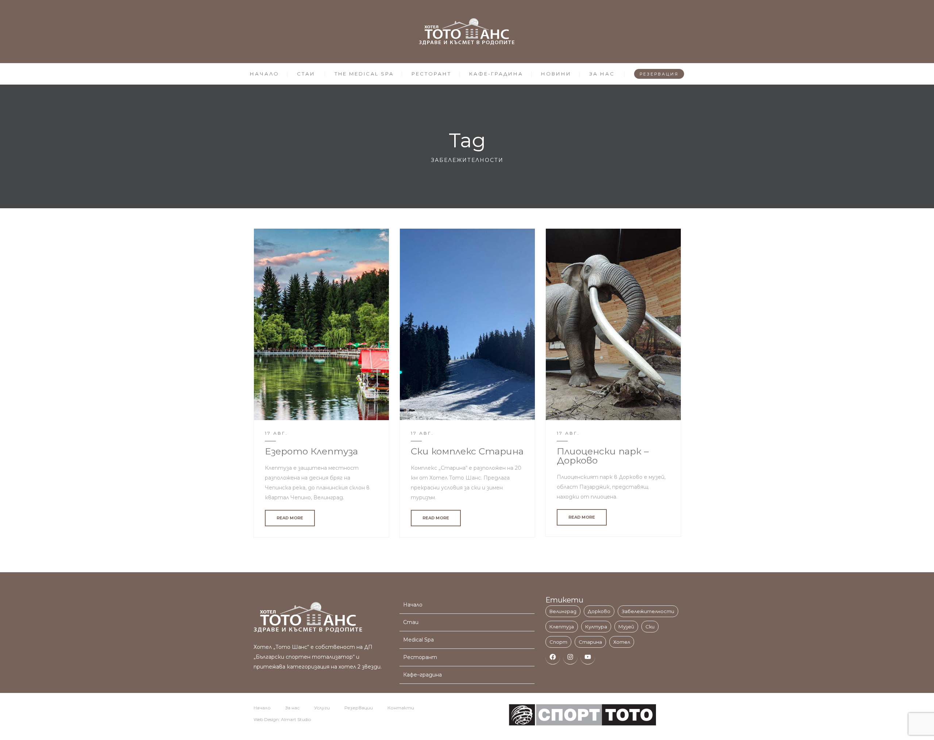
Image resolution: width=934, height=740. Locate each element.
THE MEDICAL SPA (364, 74)
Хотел (621, 642)
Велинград (562, 611)
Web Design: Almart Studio (282, 719)
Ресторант (420, 657)
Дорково (599, 611)
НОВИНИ (556, 74)
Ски (650, 626)
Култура (596, 626)
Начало (412, 604)
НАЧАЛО (264, 74)
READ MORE (290, 517)
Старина (590, 642)
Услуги (322, 707)
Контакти (400, 707)
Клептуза (561, 626)
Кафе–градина (422, 674)
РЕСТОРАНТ (431, 74)
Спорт (558, 642)
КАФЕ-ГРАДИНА (496, 74)
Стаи (410, 622)
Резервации (358, 707)
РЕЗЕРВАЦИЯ (659, 74)
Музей (626, 626)
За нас (292, 707)
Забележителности (648, 611)
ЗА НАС (602, 74)
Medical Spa (418, 639)
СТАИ (306, 74)
